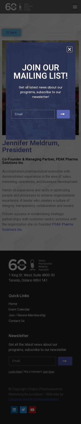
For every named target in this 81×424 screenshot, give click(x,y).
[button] (69, 49)
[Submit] (63, 114)
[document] (40, 212)
